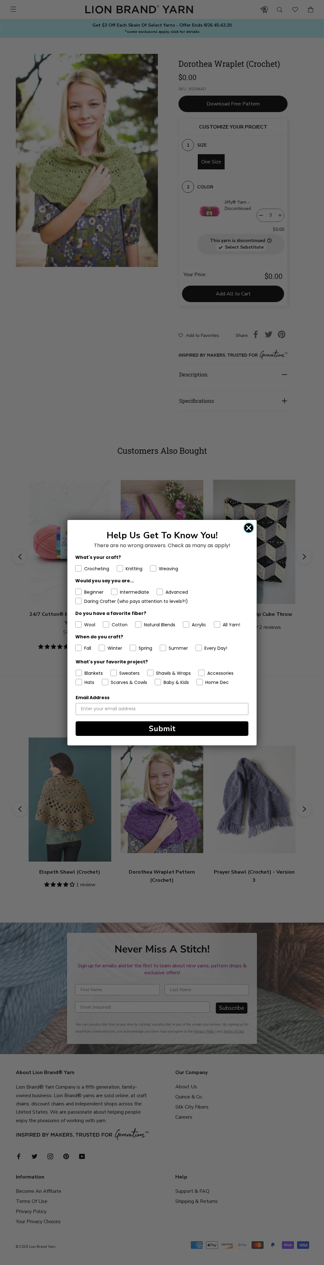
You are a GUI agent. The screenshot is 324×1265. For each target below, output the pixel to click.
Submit (162, 729)
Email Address (92, 697)
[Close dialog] (249, 528)
